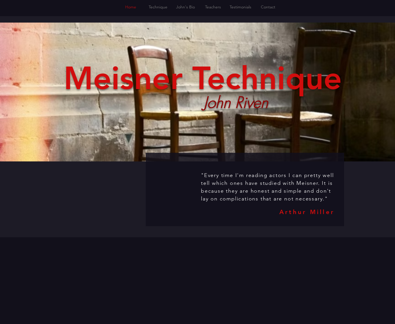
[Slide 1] (245, 219)
